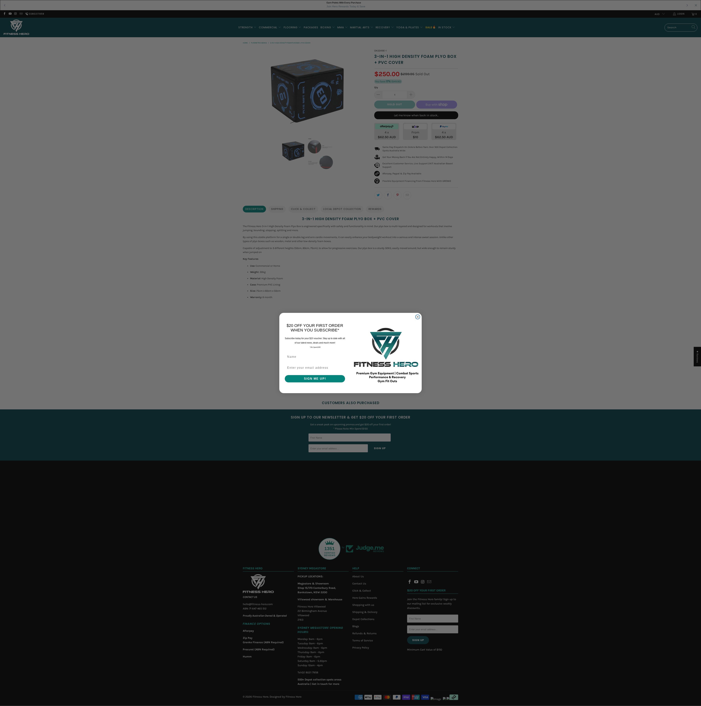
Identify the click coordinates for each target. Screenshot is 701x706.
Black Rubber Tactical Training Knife (44, 690)
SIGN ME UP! (315, 378)
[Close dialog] (417, 317)
